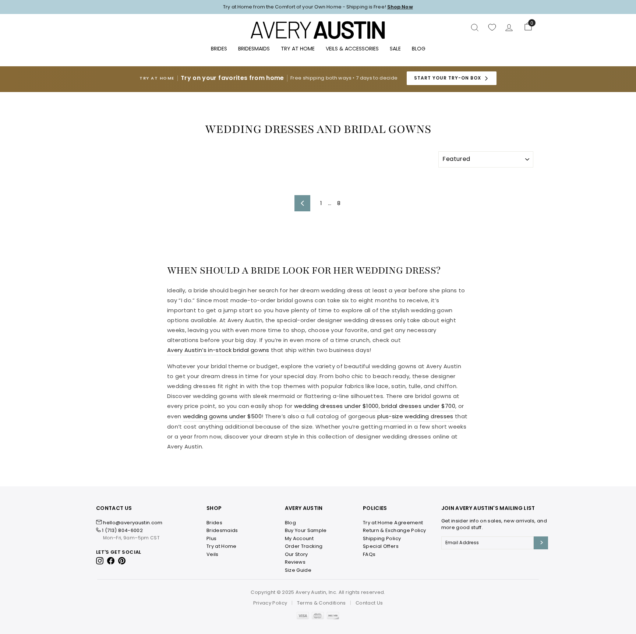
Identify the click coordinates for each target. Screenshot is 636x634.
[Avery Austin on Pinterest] (122, 560)
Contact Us (369, 602)
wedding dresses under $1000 (336, 406)
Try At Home (298, 48)
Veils (212, 554)
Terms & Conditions (321, 602)
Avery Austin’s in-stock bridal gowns (218, 350)
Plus (211, 538)
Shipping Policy (382, 538)
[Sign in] (509, 27)
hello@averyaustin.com (132, 522)
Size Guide (298, 570)
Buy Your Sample (306, 530)
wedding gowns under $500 (222, 416)
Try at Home (221, 546)
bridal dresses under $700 (418, 406)
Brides (219, 48)
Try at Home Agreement (393, 522)
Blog (418, 48)
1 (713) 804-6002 (122, 530)
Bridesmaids (254, 48)
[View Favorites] (492, 27)
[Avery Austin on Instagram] (100, 560)
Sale (395, 48)
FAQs (369, 554)
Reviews (295, 562)
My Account (299, 538)
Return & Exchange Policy (394, 530)
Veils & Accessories (352, 48)
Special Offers (381, 546)
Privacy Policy (270, 602)
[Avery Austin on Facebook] (111, 560)
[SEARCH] (475, 27)
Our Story (296, 554)
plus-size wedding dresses (415, 416)
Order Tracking (304, 546)
